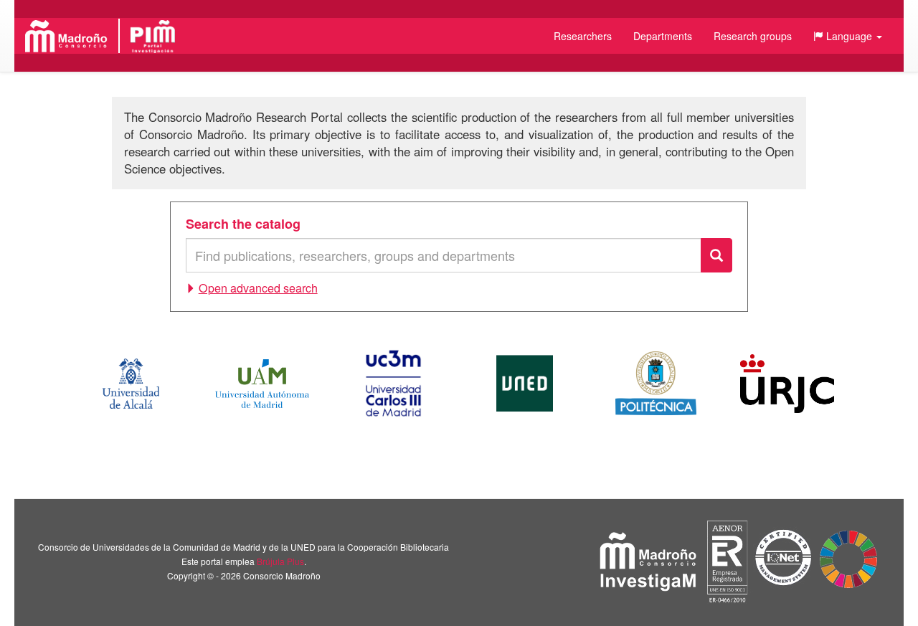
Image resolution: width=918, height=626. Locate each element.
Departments (662, 36)
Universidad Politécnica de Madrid (655, 383)
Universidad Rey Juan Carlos (787, 383)
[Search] (716, 255)
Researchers (583, 36)
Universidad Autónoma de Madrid (262, 383)
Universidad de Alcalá (130, 383)
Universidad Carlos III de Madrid (393, 383)
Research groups (753, 36)
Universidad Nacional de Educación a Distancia (524, 383)
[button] (848, 36)
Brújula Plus (280, 561)
